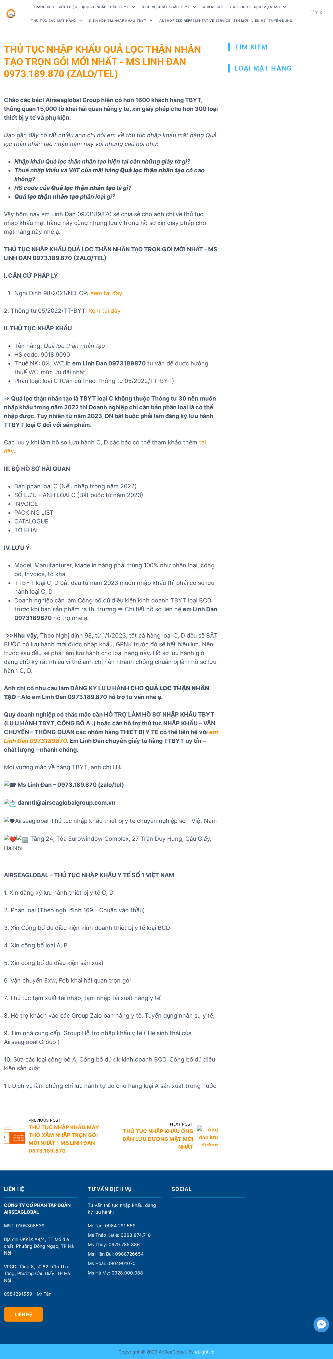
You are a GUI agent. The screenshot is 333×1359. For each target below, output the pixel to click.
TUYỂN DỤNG (280, 20)
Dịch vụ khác (267, 7)
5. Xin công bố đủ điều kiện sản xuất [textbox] (54, 962)
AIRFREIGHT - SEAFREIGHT (226, 7)
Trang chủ (43, 7)
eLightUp (204, 1351)
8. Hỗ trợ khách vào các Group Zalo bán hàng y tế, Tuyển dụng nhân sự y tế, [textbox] (109, 1015)
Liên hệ (258, 20)
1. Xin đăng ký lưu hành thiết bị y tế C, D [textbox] (58, 892)
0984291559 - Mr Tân (27, 1294)
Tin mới (240, 20)
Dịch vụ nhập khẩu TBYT (105, 7)
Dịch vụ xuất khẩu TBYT (166, 7)
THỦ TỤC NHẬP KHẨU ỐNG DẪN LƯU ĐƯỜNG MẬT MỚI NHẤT (158, 1139)
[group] (111, 875)
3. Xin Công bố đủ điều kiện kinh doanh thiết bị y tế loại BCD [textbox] (87, 927)
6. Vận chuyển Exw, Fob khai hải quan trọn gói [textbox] (67, 980)
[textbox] (111, 875)
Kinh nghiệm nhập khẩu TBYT (117, 20)
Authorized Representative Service (194, 20)
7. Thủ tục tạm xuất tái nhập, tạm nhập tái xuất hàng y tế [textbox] (82, 998)
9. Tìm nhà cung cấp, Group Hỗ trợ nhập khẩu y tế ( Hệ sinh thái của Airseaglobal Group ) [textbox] (98, 1037)
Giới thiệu (67, 7)
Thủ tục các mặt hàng (53, 20)
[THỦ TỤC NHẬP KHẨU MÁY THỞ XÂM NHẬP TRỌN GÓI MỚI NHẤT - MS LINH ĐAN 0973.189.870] (14, 1136)
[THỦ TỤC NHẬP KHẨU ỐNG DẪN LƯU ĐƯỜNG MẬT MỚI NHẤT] (207, 1136)
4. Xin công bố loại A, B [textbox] (36, 945)
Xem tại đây (106, 293)
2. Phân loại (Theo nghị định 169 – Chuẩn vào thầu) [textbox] (74, 910)
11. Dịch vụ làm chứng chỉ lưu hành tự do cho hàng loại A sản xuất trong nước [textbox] (110, 1085)
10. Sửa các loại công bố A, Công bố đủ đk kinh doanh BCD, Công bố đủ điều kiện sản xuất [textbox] (109, 1064)
